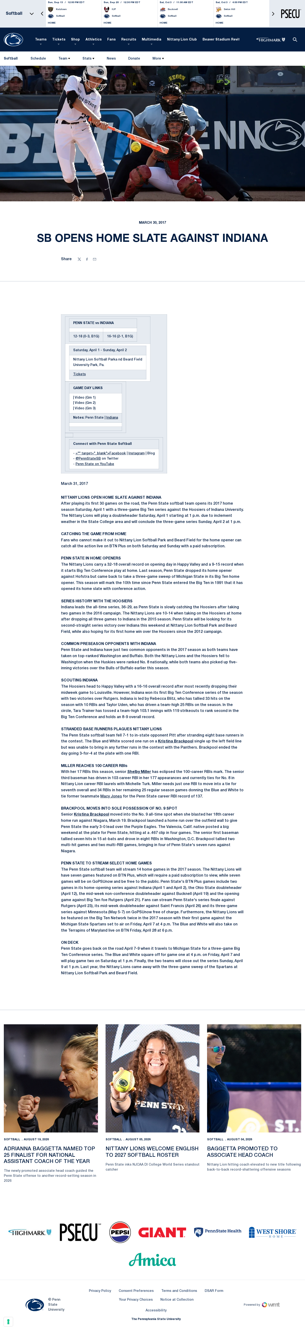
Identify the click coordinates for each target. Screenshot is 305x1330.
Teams (40, 39)
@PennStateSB (88, 458)
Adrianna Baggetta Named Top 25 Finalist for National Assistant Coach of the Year (49, 1155)
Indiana (112, 417)
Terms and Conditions (179, 1291)
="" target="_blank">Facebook (101, 453)
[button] (42, 13)
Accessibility (156, 1310)
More (156, 58)
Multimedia (151, 39)
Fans (111, 39)
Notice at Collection (176, 1299)
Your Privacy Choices (136, 1299)
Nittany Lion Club (182, 39)
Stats (87, 58)
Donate (134, 59)
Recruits (128, 39)
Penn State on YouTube (95, 464)
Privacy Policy (100, 1291)
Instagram (136, 453)
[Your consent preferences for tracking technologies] (8, 1321)
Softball (12, 1139)
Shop (75, 39)
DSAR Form (214, 1291)
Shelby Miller (139, 772)
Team (62, 58)
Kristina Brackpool (175, 741)
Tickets (58, 39)
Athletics (94, 39)
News (111, 58)
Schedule (38, 58)
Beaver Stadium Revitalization (229, 39)
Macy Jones (111, 796)
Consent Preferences (136, 1291)
